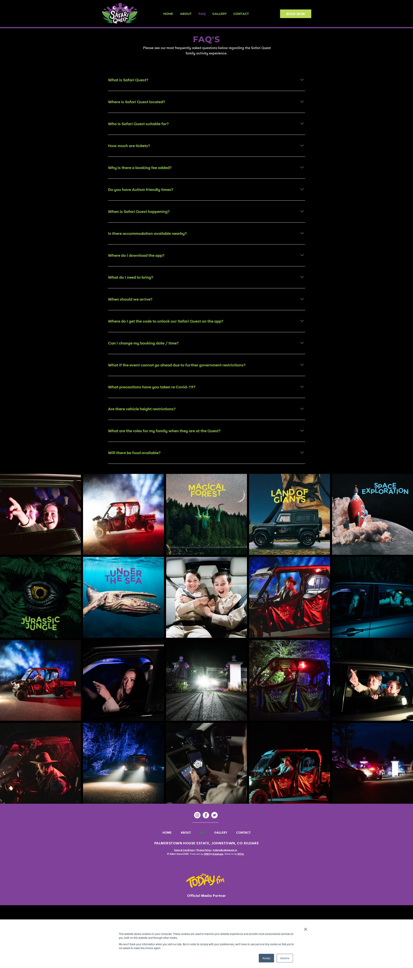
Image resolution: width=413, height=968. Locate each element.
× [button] (305, 928)
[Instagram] (197, 815)
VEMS (207, 854)
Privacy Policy (203, 850)
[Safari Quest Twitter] (214, 815)
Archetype (217, 854)
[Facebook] (206, 815)
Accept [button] (266, 958)
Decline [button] (284, 958)
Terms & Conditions (184, 850)
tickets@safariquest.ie (225, 850)
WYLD (240, 854)
